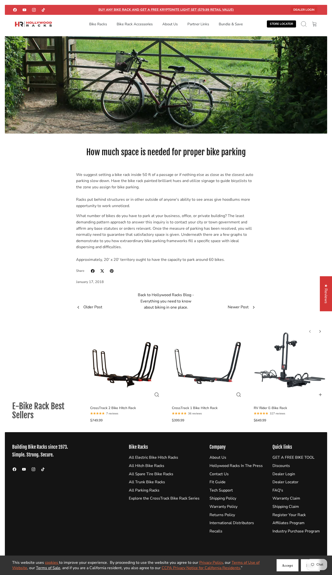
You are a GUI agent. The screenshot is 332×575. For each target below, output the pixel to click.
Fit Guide (218, 482)
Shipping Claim (285, 506)
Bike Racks (98, 24)
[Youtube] (24, 9)
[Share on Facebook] (92, 271)
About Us (170, 24)
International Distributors (232, 523)
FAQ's (277, 490)
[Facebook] (15, 9)
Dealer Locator (285, 482)
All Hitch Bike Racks (146, 465)
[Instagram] (34, 9)
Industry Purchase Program (296, 531)
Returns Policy (222, 515)
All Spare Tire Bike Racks (151, 474)
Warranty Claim (286, 498)
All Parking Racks (144, 490)
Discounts (281, 465)
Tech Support (221, 490)
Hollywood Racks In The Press (236, 465)
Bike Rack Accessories (135, 24)
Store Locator (281, 24)
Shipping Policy (223, 498)
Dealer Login (304, 10)
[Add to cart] (320, 394)
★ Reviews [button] (326, 293)
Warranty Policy (223, 506)
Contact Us (219, 474)
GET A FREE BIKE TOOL (293, 457)
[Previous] (310, 331)
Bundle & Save (231, 24)
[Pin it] (111, 271)
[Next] (320, 331)
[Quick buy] (156, 394)
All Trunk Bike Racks (147, 482)
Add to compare (128, 398)
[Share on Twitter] (102, 271)
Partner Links (198, 24)
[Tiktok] (43, 9)
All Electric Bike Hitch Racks (153, 457)
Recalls (216, 531)
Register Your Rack (289, 515)
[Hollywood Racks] (33, 24)
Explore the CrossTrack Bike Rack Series (164, 498)
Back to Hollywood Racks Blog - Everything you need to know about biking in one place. (166, 301)
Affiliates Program (288, 523)
